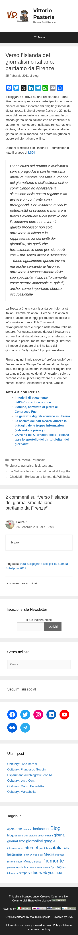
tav (64, 867)
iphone (48, 848)
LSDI (31, 152)
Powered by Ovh (63, 916)
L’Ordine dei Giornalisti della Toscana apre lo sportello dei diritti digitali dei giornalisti (42, 439)
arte (18, 829)
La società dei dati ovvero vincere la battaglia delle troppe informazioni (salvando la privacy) (41, 425)
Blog (55, 828)
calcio (20, 836)
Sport (53, 867)
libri (41, 855)
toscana (47, 465)
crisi (26, 835)
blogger (12, 835)
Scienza (46, 867)
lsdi (37, 465)
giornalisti (34, 841)
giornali (60, 835)
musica (37, 861)
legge (36, 854)
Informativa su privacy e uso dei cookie (29, 925)
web (43, 872)
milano (11, 861)
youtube (55, 872)
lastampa (14, 854)
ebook (41, 835)
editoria (49, 835)
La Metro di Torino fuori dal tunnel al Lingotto (40, 471)
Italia (66, 848)
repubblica (22, 867)
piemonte (11, 867)
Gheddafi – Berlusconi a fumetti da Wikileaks (40, 476)
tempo (23, 873)
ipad (41, 848)
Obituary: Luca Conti (21, 780)
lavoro (27, 854)
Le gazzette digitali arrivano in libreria (42, 416)
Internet (15, 460)
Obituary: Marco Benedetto (25, 786)
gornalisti (27, 465)
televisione (13, 873)
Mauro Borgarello (40, 916)
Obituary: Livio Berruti (22, 764)
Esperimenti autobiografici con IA (29, 775)
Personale (38, 460)
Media (26, 460)
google (50, 841)
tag (59, 867)
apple (11, 829)
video (33, 872)
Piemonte (53, 861)
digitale (14, 465)
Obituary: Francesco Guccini (26, 769)
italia (58, 847)
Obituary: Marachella (21, 791)
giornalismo (16, 841)
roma (39, 867)
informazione (14, 848)
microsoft (59, 855)
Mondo (28, 861)
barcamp (27, 829)
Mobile (19, 861)
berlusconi (41, 829)
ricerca (32, 867)
